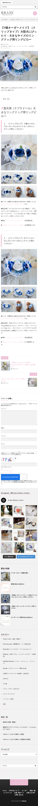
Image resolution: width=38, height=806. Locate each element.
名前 (2, 428)
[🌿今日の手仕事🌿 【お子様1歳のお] (6, 547)
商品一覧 (32, 790)
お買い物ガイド (19, 792)
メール (3, 436)
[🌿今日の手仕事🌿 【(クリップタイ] (19, 510)
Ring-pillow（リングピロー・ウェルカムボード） (17, 649)
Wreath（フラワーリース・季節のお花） (15, 668)
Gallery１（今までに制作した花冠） (14, 734)
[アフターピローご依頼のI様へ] (5, 576)
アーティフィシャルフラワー (14, 220)
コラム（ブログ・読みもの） (11, 689)
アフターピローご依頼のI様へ (20, 573)
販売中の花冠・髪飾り (9, 722)
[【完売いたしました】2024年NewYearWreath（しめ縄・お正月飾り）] (5, 366)
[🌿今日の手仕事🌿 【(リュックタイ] (31, 523)
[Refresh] (15, 458)
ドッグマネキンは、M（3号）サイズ (12, 204)
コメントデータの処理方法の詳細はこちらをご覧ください (19, 482)
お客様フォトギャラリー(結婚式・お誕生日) (16, 673)
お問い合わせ (19, 795)
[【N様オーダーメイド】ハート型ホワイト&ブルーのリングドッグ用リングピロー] (5, 598)
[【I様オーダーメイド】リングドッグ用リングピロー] (5, 609)
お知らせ (5, 678)
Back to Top (19, 783)
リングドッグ (6, 48)
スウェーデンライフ (9, 694)
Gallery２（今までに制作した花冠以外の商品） (17, 739)
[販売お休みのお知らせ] (5, 587)
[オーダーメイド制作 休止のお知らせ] (5, 620)
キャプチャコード (6, 467)
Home (5, 790)
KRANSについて (14, 790)
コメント (3, 408)
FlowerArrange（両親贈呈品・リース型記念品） (17, 644)
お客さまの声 (30, 792)
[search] (35, 6)
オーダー (24, 790)
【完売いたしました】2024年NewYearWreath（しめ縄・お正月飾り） (23, 365)
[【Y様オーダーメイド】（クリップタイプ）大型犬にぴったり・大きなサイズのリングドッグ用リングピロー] (19, 170)
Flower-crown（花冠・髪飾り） (12, 639)
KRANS (24, 801)
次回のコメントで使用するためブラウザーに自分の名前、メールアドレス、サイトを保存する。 (19, 454)
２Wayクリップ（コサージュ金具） (13, 225)
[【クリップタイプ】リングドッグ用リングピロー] (32, 382)
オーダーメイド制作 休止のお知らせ (22, 617)
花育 (4, 704)
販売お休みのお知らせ (17, 584)
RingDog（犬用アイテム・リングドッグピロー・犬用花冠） (19, 46)
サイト (3, 444)
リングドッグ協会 (8, 699)
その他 (5, 683)
